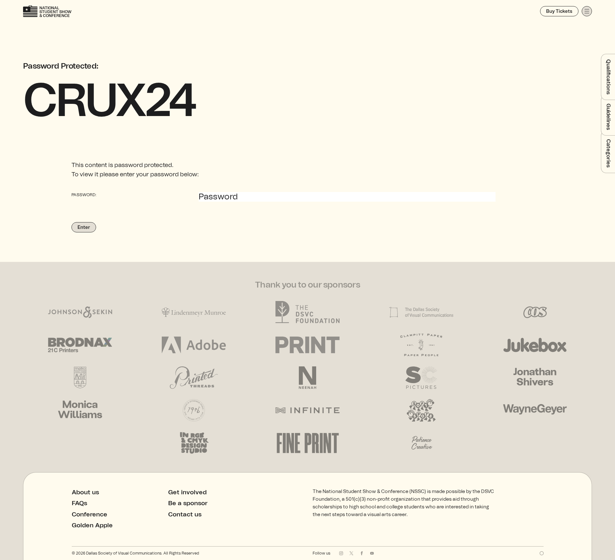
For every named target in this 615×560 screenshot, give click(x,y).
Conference (89, 515)
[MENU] (587, 11)
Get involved (187, 492)
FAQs (79, 503)
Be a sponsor (188, 503)
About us (85, 492)
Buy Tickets (559, 11)
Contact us (184, 515)
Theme (542, 553)
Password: (83, 195)
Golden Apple (92, 525)
